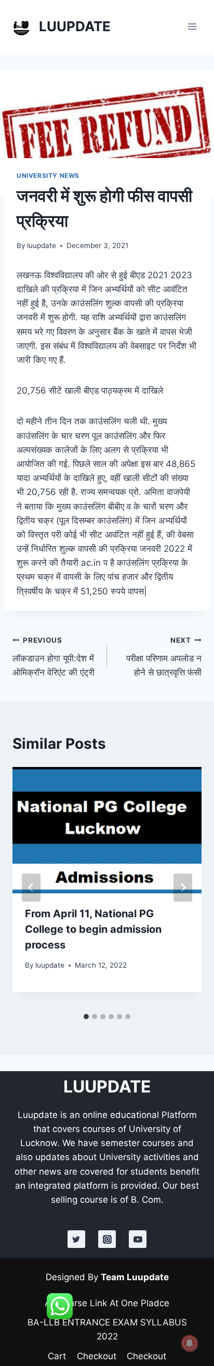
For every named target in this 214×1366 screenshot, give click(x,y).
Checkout (96, 1356)
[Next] (182, 888)
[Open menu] (192, 26)
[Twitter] (76, 1239)
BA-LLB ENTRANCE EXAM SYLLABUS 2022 (107, 1329)
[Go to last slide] (31, 888)
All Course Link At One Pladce (107, 1303)
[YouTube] (137, 1239)
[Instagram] (107, 1239)
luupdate (41, 245)
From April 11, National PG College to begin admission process (93, 929)
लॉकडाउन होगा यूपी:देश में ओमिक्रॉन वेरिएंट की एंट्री (53, 657)
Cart (57, 1356)
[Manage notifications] (189, 1343)
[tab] (86, 1016)
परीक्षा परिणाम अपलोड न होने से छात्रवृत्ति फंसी (164, 657)
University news (48, 175)
